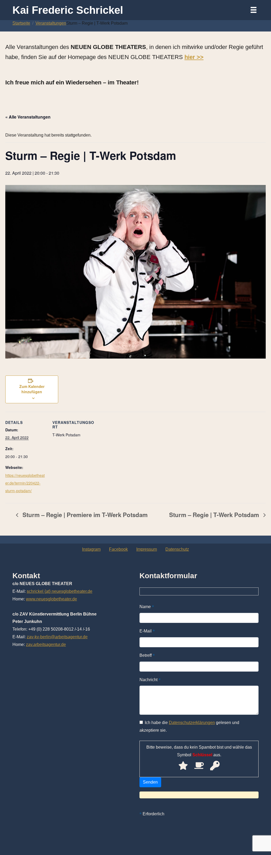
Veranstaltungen (50, 23)
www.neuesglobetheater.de (51, 599)
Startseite (21, 23)
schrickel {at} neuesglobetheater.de (59, 591)
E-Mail (147, 631)
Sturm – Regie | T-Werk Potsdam (215, 514)
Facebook (118, 549)
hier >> (194, 57)
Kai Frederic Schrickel (67, 10)
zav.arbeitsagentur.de (46, 644)
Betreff (147, 655)
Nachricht (150, 679)
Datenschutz (177, 549)
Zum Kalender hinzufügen (31, 389)
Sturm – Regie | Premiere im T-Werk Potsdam (84, 514)
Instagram (91, 549)
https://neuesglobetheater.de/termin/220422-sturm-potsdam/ (25, 483)
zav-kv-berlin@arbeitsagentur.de (57, 637)
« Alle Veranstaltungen (28, 117)
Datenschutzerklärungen (192, 722)
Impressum (146, 549)
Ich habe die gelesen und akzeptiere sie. (189, 726)
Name (146, 606)
